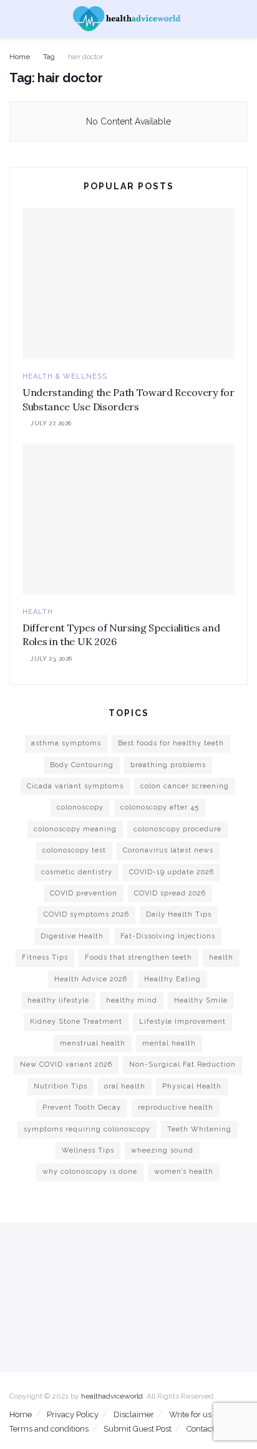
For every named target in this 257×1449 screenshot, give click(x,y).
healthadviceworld (112, 1396)
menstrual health (92, 1043)
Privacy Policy (73, 1414)
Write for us (190, 1414)
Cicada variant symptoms (75, 786)
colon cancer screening (184, 786)
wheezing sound (162, 1150)
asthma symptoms (66, 743)
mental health (169, 1043)
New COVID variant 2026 (66, 1064)
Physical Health (191, 1086)
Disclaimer (134, 1414)
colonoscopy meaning (75, 829)
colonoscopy (80, 807)
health (221, 957)
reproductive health (175, 1107)
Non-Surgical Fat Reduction (182, 1064)
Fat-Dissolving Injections (167, 936)
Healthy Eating (172, 979)
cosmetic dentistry (76, 872)
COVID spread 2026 (170, 893)
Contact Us (206, 1428)
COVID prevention (83, 893)
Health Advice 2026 (90, 979)
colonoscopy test (74, 850)
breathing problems (168, 765)
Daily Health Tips (178, 914)
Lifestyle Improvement (182, 1021)
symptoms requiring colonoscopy (87, 1129)
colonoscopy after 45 (159, 807)
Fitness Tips (45, 957)
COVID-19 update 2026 (171, 872)
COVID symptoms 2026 (86, 914)
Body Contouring (82, 765)
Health (37, 611)
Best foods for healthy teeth (171, 743)
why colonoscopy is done (89, 1172)
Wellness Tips (88, 1150)
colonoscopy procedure (177, 829)
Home (19, 56)
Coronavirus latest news (168, 850)
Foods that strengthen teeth (138, 957)
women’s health (183, 1172)
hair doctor (85, 56)
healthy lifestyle (58, 1000)
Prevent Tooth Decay (81, 1107)
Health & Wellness (64, 376)
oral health (124, 1086)
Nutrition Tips (60, 1086)
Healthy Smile (201, 1000)
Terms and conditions (49, 1428)
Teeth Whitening (199, 1129)
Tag (49, 56)
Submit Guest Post (138, 1428)
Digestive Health (72, 936)
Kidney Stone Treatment (76, 1021)
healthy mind (131, 1000)
